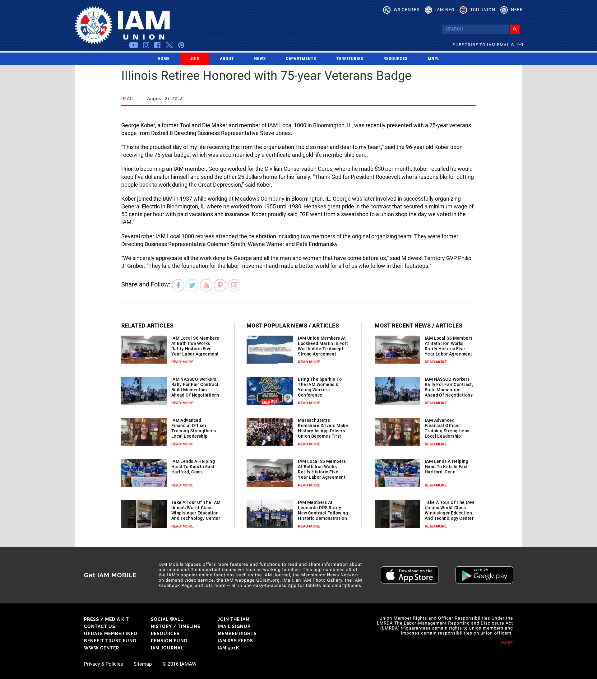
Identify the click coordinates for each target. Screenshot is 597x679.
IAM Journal (167, 647)
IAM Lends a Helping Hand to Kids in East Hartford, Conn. (193, 466)
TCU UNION (482, 9)
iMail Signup (234, 626)
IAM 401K (228, 647)
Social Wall (167, 619)
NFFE (517, 9)
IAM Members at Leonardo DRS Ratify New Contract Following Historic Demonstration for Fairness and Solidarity (323, 515)
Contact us (99, 626)
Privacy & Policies (103, 664)
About (227, 58)
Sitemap (142, 664)
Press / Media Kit (106, 619)
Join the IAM (234, 619)
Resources (395, 58)
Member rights (237, 633)
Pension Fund (169, 640)
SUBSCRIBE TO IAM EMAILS (483, 44)
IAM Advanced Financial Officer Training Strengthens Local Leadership (193, 428)
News (260, 58)
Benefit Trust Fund (110, 640)
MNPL (434, 58)
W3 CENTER (407, 9)
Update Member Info (110, 633)
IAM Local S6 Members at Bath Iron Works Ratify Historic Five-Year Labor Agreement (195, 346)
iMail (127, 98)
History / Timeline (175, 626)
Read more (182, 362)
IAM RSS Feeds (235, 640)
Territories (349, 58)
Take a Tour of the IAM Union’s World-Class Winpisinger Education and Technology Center (196, 510)
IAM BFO (445, 9)
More (507, 643)
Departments (301, 58)
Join (195, 58)
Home (164, 58)
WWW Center (101, 647)
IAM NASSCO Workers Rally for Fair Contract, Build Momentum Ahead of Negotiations (195, 387)
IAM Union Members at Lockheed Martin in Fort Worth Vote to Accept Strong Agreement (323, 346)
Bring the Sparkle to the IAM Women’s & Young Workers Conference (320, 387)
